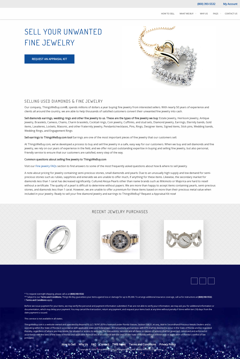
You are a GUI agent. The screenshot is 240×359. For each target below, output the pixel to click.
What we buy (186, 13)
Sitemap (157, 349)
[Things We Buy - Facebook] (194, 281)
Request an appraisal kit (49, 59)
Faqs (215, 13)
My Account (230, 4)
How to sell (167, 13)
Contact (104, 344)
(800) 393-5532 (206, 4)
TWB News (119, 344)
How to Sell (68, 344)
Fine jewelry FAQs (46, 166)
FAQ (93, 344)
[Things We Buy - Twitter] (203, 281)
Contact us (231, 13)
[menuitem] (168, 13)
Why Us (83, 344)
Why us (204, 13)
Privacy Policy (167, 344)
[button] (230, 351)
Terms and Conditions (51, 297)
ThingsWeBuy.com (33, 324)
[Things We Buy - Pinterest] (211, 281)
